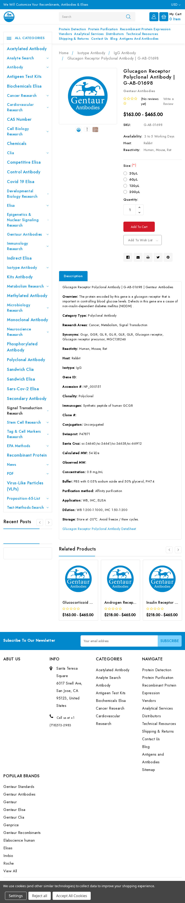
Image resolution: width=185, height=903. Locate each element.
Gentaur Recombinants (22, 832)
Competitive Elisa (24, 162)
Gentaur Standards (18, 786)
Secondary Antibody (27, 399)
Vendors (65, 34)
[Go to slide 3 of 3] (39, 522)
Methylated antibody (27, 296)
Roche (8, 863)
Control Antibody (24, 172)
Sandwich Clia (20, 369)
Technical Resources (142, 34)
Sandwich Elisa (21, 379)
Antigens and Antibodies (139, 38)
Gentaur (10, 802)
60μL (133, 179)
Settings (16, 895)
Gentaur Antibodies (24, 234)
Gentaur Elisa (14, 809)
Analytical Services (89, 34)
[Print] (148, 257)
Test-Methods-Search (25, 507)
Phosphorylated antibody (22, 347)
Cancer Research (22, 95)
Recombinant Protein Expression (145, 29)
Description (73, 276)
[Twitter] (158, 257)
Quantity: (130, 199)
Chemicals (16, 143)
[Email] (138, 257)
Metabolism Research (25, 286)
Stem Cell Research (24, 422)
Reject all (39, 895)
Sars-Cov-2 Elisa (23, 389)
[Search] (128, 16)
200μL (134, 191)
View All (10, 871)
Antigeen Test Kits (24, 76)
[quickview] (84, 585)
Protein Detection (72, 29)
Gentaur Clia (13, 817)
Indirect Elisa (19, 258)
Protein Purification (103, 29)
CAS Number (19, 119)
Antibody (15, 67)
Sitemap (148, 769)
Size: (129, 165)
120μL (134, 185)
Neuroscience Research (19, 332)
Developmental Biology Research (22, 193)
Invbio (8, 855)
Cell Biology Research (18, 131)
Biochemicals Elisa (24, 86)
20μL (133, 173)
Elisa (11, 205)
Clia (10, 153)
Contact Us (99, 38)
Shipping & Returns (74, 38)
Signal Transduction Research (24, 410)
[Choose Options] (72, 585)
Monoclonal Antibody (27, 320)
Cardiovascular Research (20, 107)
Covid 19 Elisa (20, 182)
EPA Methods (18, 445)
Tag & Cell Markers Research (24, 434)
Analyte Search (20, 58)
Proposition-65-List (23, 498)
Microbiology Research (18, 307)
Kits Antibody (20, 277)
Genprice (11, 825)
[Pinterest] (168, 257)
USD (175, 4)
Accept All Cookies (71, 895)
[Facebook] (127, 257)
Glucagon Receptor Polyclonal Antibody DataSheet (99, 529)
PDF (10, 473)
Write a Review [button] (168, 101)
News (11, 464)
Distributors (115, 34)
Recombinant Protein (27, 455)
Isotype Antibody (22, 267)
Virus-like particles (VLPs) (25, 486)
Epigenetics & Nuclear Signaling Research (23, 220)
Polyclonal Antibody (26, 360)
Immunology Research (17, 246)
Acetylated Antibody (27, 49)
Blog (113, 38)
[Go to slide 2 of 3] (48, 522)
